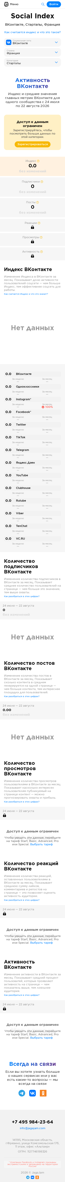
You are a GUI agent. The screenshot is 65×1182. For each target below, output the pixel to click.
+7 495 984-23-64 (32, 1122)
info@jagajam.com (32, 1128)
